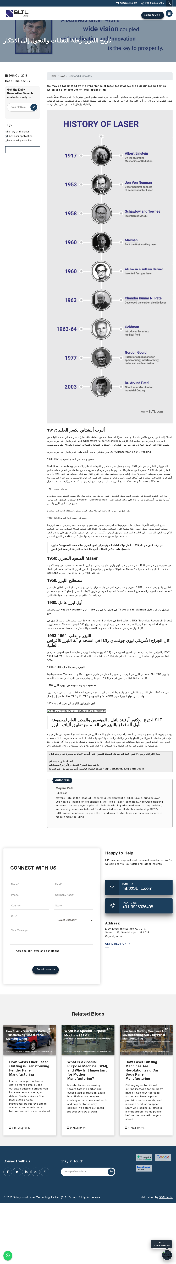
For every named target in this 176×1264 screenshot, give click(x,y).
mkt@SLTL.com (128, 3)
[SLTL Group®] (17, 13)
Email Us (127, 884)
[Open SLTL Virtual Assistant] (167, 1255)
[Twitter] (17, 1172)
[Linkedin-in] (26, 1172)
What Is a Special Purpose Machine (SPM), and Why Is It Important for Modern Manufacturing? (87, 1071)
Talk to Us (129, 903)
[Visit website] (144, 1157)
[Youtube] (35, 1172)
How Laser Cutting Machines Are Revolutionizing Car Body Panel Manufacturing (141, 1071)
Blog (62, 76)
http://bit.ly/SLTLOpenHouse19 (123, 769)
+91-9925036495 (154, 3)
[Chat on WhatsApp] (7, 1255)
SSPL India (166, 1198)
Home (53, 76)
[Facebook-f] (7, 1172)
